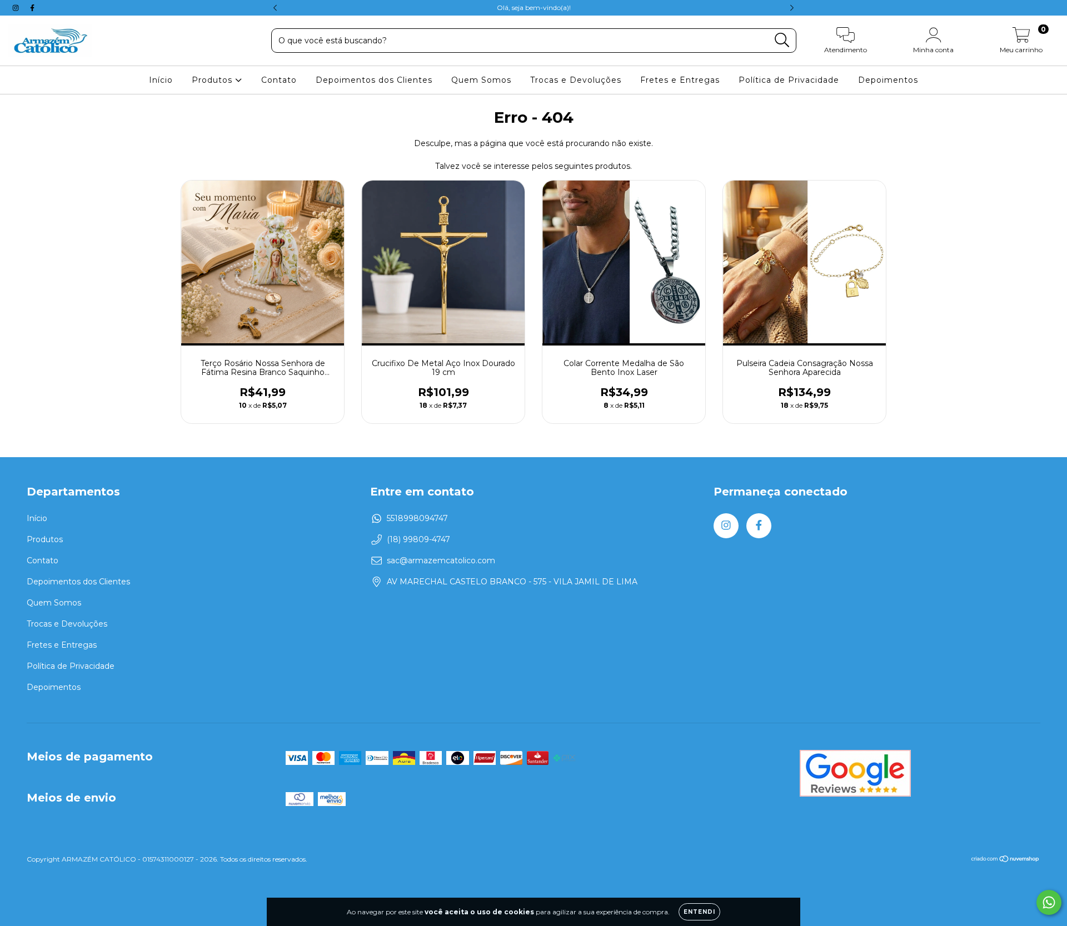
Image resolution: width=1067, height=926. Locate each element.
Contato (279, 80)
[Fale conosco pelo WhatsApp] (1048, 902)
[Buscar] (782, 40)
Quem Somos (481, 80)
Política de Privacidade (789, 80)
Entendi (699, 911)
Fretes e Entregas (680, 80)
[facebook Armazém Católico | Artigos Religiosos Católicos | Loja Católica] (32, 8)
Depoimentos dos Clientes (374, 80)
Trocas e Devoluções (575, 80)
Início (161, 80)
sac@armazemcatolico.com (441, 560)
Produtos (213, 80)
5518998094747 (417, 518)
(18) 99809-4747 (418, 539)
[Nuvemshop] (1005, 860)
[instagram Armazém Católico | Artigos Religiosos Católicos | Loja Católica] (16, 8)
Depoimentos (888, 80)
